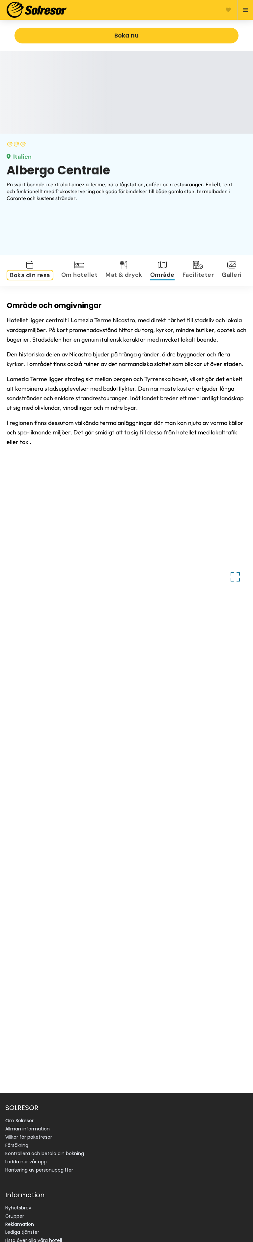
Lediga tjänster (22, 1232)
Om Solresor (19, 1120)
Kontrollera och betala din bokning (44, 1153)
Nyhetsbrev (18, 1207)
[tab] (31, 270)
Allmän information (27, 1129)
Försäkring (16, 1145)
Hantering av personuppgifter (39, 1170)
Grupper (14, 1216)
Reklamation (19, 1224)
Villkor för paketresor (28, 1137)
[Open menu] (243, 10)
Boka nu (126, 35)
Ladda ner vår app (26, 1161)
